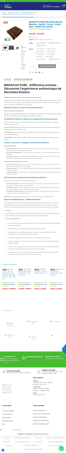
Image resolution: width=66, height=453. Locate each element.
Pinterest (36, 72)
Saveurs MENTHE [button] (50, 54)
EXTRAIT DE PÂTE (14, 282)
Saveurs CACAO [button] (50, 51)
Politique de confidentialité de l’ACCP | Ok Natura (55, 438)
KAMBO (20, 282)
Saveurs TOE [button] (39, 56)
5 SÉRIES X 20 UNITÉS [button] (41, 45)
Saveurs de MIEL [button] (40, 54)
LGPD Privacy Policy (39, 441)
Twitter (33, 72)
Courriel (39, 72)
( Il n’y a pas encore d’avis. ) (44, 29)
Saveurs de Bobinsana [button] (54, 59)
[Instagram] (5, 1)
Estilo (31, 49)
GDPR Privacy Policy (6, 441)
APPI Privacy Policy (5, 438)
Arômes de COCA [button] (40, 49)
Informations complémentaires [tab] (23, 79)
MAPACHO (37, 39)
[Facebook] (0, 1)
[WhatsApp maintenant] (24, 358)
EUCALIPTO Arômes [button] (52, 49)
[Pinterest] (4, 1)
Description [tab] (7, 79)
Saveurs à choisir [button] (40, 51)
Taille (31, 43)
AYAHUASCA (5, 282)
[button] (4, 32)
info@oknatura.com (39, 395)
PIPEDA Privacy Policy (9, 445)
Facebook (30, 72)
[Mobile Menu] (2, 6)
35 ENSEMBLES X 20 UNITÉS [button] (54, 43)
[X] (2, 1)
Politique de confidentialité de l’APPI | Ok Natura (22, 438)
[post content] (9, 275)
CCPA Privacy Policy (38, 438)
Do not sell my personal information (55, 445)
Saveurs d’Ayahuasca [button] (41, 59)
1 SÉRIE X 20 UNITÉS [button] (40, 43)
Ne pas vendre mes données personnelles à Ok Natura (33, 449)
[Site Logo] (7, 6)
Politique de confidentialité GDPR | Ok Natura (22, 441)
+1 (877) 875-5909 (31, 359)
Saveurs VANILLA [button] (49, 56)
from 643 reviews (7, 310)
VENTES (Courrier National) (46, 39)
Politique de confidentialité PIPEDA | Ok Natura (31, 445)
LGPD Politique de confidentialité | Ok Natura (55, 441)
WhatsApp (42, 72)
